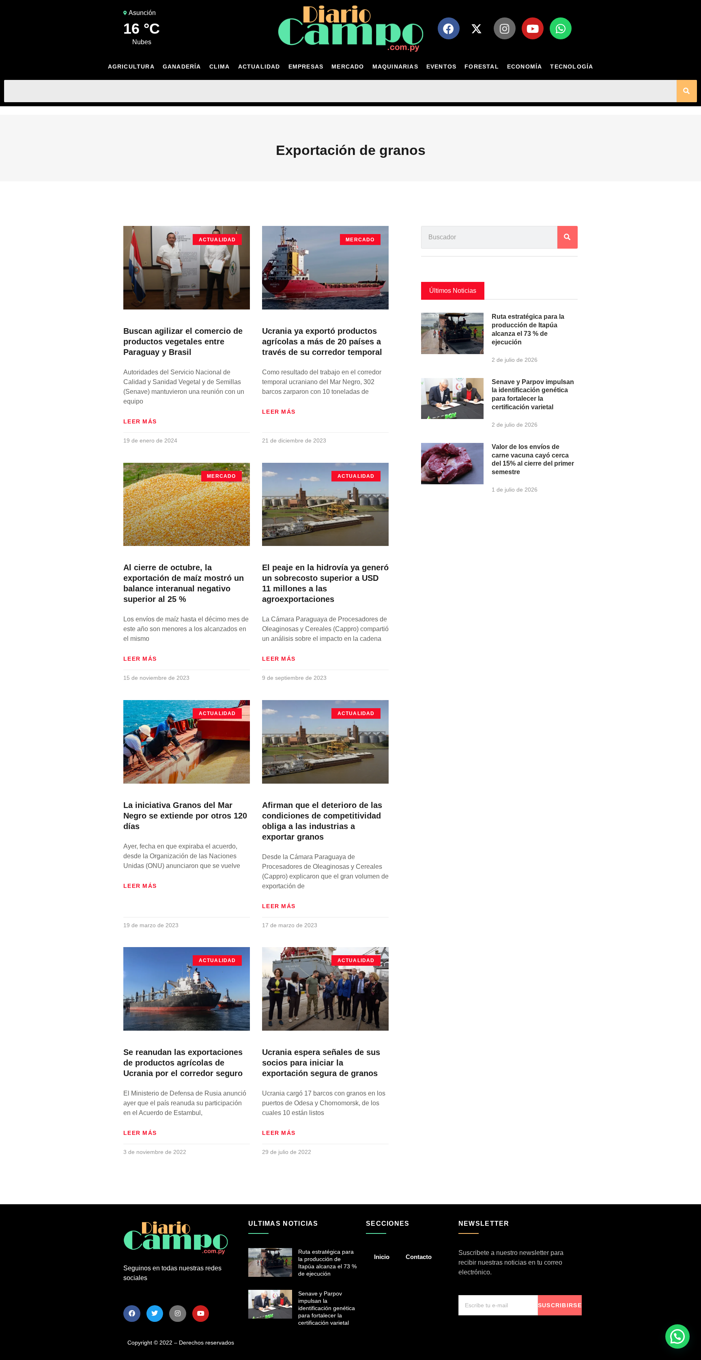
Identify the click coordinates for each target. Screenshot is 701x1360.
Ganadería (182, 66)
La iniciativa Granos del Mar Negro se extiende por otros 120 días (185, 816)
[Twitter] (154, 1313)
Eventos (441, 66)
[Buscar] (687, 91)
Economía (524, 66)
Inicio (381, 1256)
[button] (677, 1336)
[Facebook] (449, 28)
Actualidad (259, 66)
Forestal (481, 66)
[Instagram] (505, 28)
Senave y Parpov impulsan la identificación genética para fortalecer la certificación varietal (326, 1308)
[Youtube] (533, 28)
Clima (219, 66)
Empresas (306, 66)
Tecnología (571, 66)
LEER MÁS (140, 421)
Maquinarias (395, 66)
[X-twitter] (477, 28)
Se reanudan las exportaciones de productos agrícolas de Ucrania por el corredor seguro (183, 1063)
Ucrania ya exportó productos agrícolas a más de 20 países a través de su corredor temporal (322, 342)
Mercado (347, 66)
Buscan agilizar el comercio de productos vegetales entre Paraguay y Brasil (183, 342)
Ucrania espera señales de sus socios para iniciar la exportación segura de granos (321, 1063)
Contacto (419, 1256)
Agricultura (131, 66)
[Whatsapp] (561, 28)
